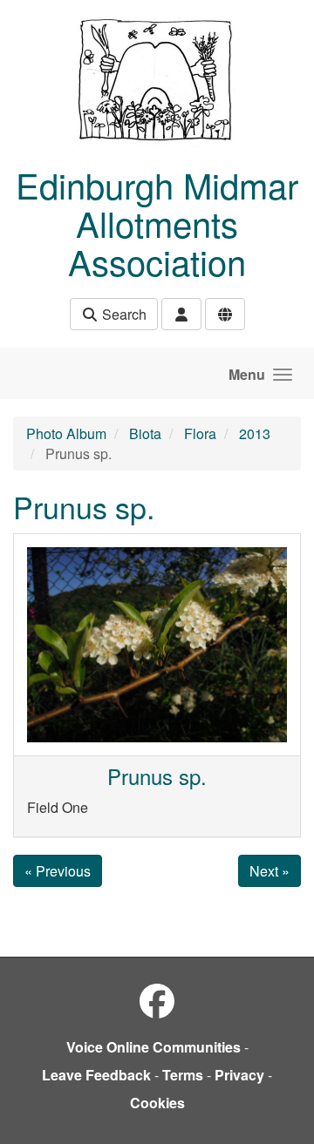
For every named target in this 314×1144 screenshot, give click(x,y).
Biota (145, 433)
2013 (254, 433)
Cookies (157, 1103)
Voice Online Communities (153, 1047)
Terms (182, 1075)
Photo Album (66, 433)
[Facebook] (157, 1000)
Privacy (239, 1075)
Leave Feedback (96, 1075)
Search (123, 314)
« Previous (57, 871)
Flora (200, 433)
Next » (269, 871)
